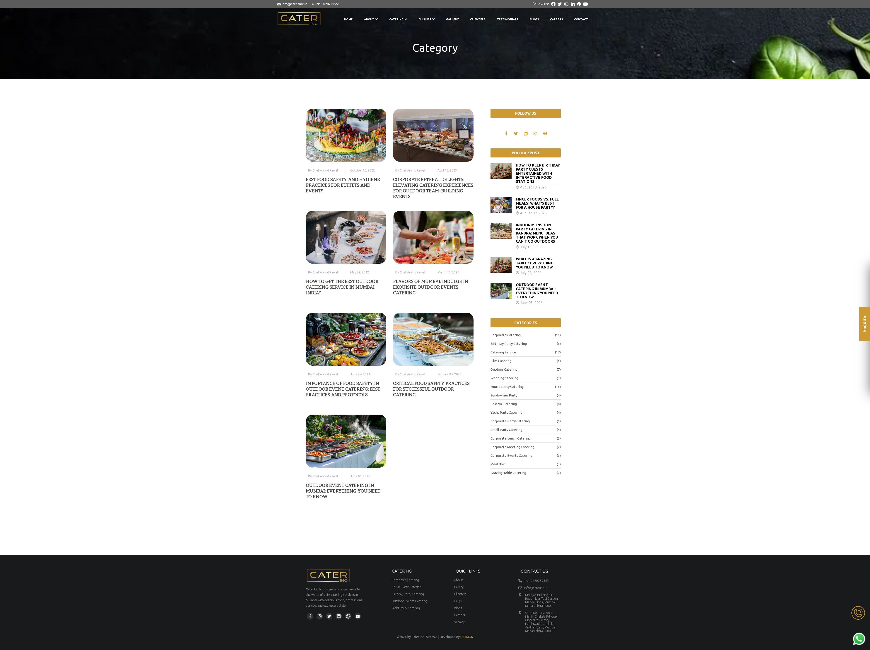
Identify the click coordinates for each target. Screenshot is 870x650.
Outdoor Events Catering (409, 601)
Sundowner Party (526, 395)
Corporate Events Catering (526, 455)
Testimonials (507, 19)
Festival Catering (526, 404)
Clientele (478, 19)
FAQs (458, 601)
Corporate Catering (526, 335)
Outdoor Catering (526, 369)
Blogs (534, 19)
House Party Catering (526, 387)
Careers (556, 19)
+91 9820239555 (327, 4)
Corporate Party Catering (526, 421)
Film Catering (526, 361)
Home (348, 19)
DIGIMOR (466, 637)
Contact (581, 19)
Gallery (452, 19)
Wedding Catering (526, 378)
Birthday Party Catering (526, 344)
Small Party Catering (526, 430)
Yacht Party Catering (526, 412)
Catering (396, 19)
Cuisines (424, 19)
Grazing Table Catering (526, 473)
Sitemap (459, 622)
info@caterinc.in (294, 4)
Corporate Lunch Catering (526, 438)
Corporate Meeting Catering (526, 447)
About (369, 19)
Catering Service (526, 352)
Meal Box (526, 464)
